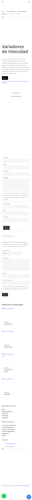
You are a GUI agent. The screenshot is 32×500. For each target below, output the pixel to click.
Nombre (4, 273)
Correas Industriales (8, 429)
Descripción (16, 93)
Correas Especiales (10, 11)
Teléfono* (6, 171)
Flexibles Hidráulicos (8, 431)
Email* (5, 164)
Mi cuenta (5, 415)
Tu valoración (6, 258)
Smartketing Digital (24, 485)
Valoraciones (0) (16, 96)
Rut (4, 210)
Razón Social (6, 204)
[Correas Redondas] (8, 384)
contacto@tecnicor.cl (10, 443)
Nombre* (6, 158)
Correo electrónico (7, 280)
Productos (5, 413)
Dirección (6, 217)
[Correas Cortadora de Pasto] (8, 359)
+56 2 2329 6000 (9, 446)
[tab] (16, 92)
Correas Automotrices (9, 425)
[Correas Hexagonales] (8, 313)
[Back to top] (16, 499)
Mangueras (5, 433)
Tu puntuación (6, 250)
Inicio (3, 11)
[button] (29, 2)
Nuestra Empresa (7, 411)
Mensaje (5, 178)
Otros (4, 435)
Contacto (5, 417)
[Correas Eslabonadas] (8, 336)
